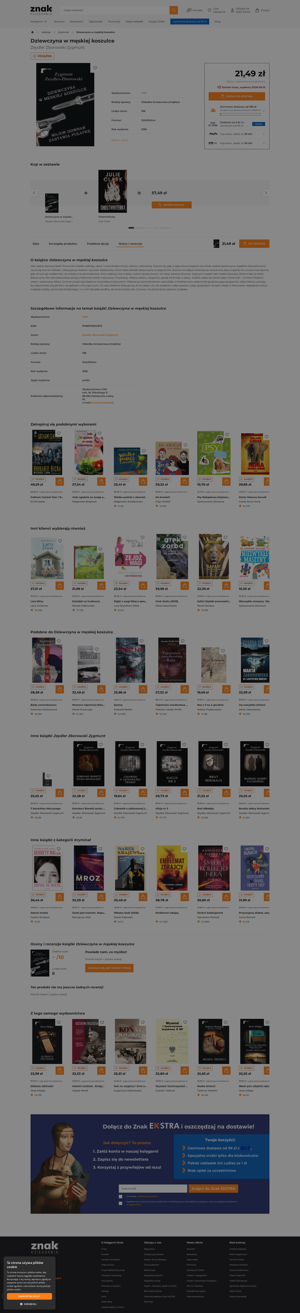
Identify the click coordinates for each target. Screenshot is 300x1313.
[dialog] (29, 1283)
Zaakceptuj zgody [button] (29, 1296)
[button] (29, 1304)
